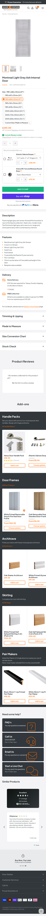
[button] (23, 382)
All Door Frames (8, 485)
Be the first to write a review (23, 383)
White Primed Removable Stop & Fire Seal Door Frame (14, 516)
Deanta (4, 85)
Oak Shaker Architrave (13, 575)
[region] (23, 827)
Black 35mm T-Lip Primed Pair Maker (14, 693)
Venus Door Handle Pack (14, 456)
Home (4, 14)
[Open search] (28, 8)
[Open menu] (43, 8)
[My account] (32, 8)
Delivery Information (31, 306)
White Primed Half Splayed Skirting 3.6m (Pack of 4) (13, 634)
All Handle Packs (8, 426)
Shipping (15, 130)
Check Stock (6, 137)
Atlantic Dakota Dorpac (25, 154)
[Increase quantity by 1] (15, 143)
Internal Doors (13, 14)
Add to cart (23, 189)
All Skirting (6, 603)
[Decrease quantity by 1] (4, 143)
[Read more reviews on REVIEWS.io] (23, 804)
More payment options (23, 201)
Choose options (15, 528)
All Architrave (7, 546)
